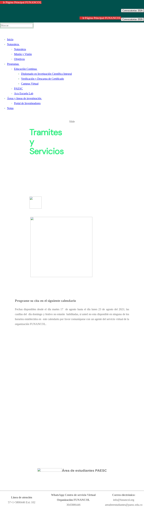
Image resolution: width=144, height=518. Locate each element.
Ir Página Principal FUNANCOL (21, 2)
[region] (72, 199)
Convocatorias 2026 (132, 10)
